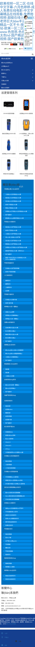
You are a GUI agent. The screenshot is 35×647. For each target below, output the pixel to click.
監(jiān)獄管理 (9, 438)
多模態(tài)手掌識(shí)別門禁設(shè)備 (16, 247)
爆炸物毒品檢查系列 (11, 522)
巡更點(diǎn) (8, 409)
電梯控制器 (8, 563)
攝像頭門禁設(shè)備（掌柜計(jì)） (15, 251)
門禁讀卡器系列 (9, 294)
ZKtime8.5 (8, 445)
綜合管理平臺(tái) (9, 426)
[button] (32, 70)
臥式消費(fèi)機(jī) (10, 331)
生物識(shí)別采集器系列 (11, 456)
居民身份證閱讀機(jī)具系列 (12, 487)
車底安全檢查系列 (10, 579)
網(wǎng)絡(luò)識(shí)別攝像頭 (14, 350)
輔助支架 (7, 547)
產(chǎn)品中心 (5, 70)
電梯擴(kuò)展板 (10, 567)
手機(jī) (6, 637)
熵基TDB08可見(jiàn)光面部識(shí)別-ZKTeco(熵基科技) (16, 258)
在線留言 (3, 84)
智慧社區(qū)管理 (10, 435)
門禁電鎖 (7, 544)
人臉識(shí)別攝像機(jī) (11, 357)
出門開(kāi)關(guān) (11, 541)
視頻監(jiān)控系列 (9, 344)
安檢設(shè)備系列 (9, 503)
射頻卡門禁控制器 (10, 271)
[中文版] (13, 44)
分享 (5, 633)
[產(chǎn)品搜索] (32, 54)
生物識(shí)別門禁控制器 (12, 268)
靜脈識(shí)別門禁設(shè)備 (13, 244)
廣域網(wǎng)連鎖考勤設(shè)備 (14, 218)
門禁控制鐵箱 (9, 551)
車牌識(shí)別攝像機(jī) (11, 315)
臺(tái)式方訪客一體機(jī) (12, 385)
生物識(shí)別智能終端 (11, 471)
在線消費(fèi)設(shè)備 (11, 327)
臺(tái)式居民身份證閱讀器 (12, 492)
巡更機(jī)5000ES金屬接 (9, 153)
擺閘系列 (7, 280)
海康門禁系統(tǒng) (10, 395)
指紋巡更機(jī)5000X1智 (9, 133)
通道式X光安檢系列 (10, 515)
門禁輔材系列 (8, 529)
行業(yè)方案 (5, 80)
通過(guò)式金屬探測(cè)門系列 (14, 508)
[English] (23, 44)
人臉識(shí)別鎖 (9, 376)
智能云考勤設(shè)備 (11, 208)
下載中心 (3, 77)
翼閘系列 (7, 284)
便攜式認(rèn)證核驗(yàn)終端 (13, 480)
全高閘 (7, 290)
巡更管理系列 (8, 400)
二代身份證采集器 (10, 468)
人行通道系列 (8, 275)
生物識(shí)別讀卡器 (11, 299)
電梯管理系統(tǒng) (10, 558)
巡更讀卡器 (8, 419)
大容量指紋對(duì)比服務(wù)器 (14, 452)
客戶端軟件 (8, 214)
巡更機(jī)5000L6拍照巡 (26, 113)
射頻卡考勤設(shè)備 (11, 204)
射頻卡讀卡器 (9, 303)
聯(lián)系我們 (5, 87)
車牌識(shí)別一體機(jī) (11, 306)
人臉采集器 (8, 464)
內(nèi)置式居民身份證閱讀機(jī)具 (15, 496)
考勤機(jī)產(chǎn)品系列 (11, 189)
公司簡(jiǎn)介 (5, 66)
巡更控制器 (8, 416)
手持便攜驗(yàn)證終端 (11, 477)
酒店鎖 (7, 372)
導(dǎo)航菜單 (5, 58)
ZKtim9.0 (7, 442)
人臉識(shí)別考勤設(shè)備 (13, 194)
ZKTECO (28, 26)
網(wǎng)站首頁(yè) (7, 62)
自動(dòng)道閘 (9, 312)
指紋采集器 (8, 461)
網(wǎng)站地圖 (11, 623)
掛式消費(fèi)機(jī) (10, 338)
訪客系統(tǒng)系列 (10, 379)
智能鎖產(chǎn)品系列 (11, 364)
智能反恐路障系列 (10, 575)
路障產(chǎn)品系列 (10, 570)
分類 (19, 641)
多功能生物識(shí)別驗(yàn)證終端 (15, 483)
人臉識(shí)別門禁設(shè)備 (13, 234)
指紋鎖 (7, 369)
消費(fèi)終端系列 (9, 322)
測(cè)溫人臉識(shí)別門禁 (12, 237)
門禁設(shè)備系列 (9, 221)
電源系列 (7, 554)
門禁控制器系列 (9, 263)
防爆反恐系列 (9, 525)
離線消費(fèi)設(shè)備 (11, 334)
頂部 (5, 645)
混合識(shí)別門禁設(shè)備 (13, 240)
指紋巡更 (7, 406)
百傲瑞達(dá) (9, 432)
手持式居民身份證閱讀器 (12, 499)
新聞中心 (3, 73)
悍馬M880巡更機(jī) (8, 174)
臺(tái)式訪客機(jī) (10, 388)
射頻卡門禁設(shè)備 (11, 230)
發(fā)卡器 (8, 537)
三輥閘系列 (8, 287)
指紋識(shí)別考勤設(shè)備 (13, 197)
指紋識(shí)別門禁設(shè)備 (13, 227)
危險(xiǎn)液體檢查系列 (12, 518)
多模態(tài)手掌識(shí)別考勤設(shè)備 (16, 211)
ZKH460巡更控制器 (8, 113)
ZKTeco (7, 449)
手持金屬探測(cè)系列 (11, 511)
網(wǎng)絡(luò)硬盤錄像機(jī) (13, 353)
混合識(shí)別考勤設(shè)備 (13, 201)
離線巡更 (7, 413)
